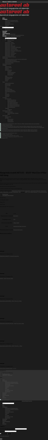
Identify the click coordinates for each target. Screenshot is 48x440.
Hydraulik (7, 94)
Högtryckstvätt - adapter (13, 113)
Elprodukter (7, 29)
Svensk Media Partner (27, 401)
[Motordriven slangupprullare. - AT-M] (15, 362)
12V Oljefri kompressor (13, 103)
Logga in (9, 433)
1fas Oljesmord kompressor (14, 104)
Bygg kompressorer (12, 101)
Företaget (4, 31)
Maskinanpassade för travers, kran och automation (16, 59)
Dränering (10, 109)
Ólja (6, 86)
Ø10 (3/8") (15, 215)
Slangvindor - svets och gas (10, 37)
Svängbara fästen (8, 77)
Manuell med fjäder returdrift (19, 226)
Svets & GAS (7, 85)
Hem (1, 10)
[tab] (25, 194)
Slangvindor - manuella (10, 54)
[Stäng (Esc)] (0, 438)
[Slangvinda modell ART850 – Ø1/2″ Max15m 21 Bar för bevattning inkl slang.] (5, 17)
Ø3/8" (26, 192)
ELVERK (7, 117)
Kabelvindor (5, 58)
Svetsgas (9, 41)
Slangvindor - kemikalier (10, 46)
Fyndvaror (4, 32)
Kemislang (7, 95)
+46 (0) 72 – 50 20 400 (7, 375)
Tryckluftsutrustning (42, 192)
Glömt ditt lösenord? (4, 436)
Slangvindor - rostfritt (9, 52)
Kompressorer (8, 98)
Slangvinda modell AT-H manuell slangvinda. (9, 256)
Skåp (6, 76)
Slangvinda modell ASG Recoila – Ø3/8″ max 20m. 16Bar (12, 323)
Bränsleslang (7, 84)
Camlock (9, 71)
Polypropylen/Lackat (17, 229)
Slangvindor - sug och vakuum (11, 49)
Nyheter (4, 394)
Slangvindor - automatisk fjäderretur (13, 36)
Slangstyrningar (8, 67)
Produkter (4, 380)
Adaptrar (7, 68)
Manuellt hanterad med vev (11, 60)
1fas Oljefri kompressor (13, 102)
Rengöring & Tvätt (9, 28)
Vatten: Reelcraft (34, 192)
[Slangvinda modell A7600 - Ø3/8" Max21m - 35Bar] (15, 340)
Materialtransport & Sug (10, 91)
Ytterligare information (7, 195)
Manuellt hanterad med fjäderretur (12, 61)
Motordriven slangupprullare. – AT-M (8, 368)
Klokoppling (10, 74)
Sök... (1, 27)
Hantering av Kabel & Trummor (11, 21)
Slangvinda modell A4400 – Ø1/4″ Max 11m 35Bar (11, 301)
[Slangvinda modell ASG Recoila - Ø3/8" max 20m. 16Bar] (7, 317)
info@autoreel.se (6, 374)
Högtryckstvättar (9, 111)
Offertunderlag (5, 395)
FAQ (3, 34)
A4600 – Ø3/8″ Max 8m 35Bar (6, 278)
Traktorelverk (11, 121)
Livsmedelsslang (8, 89)
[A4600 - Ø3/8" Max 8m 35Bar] (10, 272)
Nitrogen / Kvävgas (12, 38)
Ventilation (7, 88)
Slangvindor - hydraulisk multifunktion (13, 50)
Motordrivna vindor (9, 62)
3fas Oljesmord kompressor (14, 105)
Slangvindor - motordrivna (10, 53)
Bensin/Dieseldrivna (12, 99)
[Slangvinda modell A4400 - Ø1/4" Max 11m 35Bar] (15, 295)
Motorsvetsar (8, 116)
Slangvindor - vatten (9, 42)
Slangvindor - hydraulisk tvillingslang (13, 47)
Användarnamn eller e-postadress (7, 428)
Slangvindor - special (9, 55)
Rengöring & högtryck (9, 90)
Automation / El (8, 78)
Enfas (9, 114)
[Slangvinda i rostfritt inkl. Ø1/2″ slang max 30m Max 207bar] (5, 24)
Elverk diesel (10, 120)
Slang (6, 26)
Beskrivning (5, 194)
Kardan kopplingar (12, 72)
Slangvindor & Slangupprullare (11, 20)
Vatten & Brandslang (9, 83)
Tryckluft (4, 97)
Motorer (7, 79)
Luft (6, 92)
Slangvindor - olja (20, 10)
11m (29, 192)
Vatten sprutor (8, 66)
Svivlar (6, 80)
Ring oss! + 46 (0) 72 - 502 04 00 (9, 1)
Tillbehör (7, 25)
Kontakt (4, 35)
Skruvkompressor (11, 107)
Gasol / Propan (11, 40)
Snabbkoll (2, 251)
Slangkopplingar (8, 70)
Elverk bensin (10, 119)
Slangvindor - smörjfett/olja (11, 48)
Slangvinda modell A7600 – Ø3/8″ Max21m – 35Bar (11, 346)
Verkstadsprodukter (9, 23)
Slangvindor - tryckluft (10, 43)
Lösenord (2, 431)
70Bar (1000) (16, 222)
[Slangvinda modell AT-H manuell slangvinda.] (7, 250)
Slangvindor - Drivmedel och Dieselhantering (14, 35)
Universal (7, 96)
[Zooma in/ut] (1, 438)
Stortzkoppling (11, 73)
